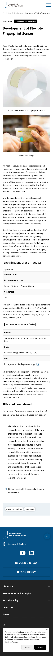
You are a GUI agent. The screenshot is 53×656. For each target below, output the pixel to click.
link (4, 625)
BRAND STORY (26, 572)
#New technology (14, 509)
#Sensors (29, 509)
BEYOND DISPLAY (26, 562)
